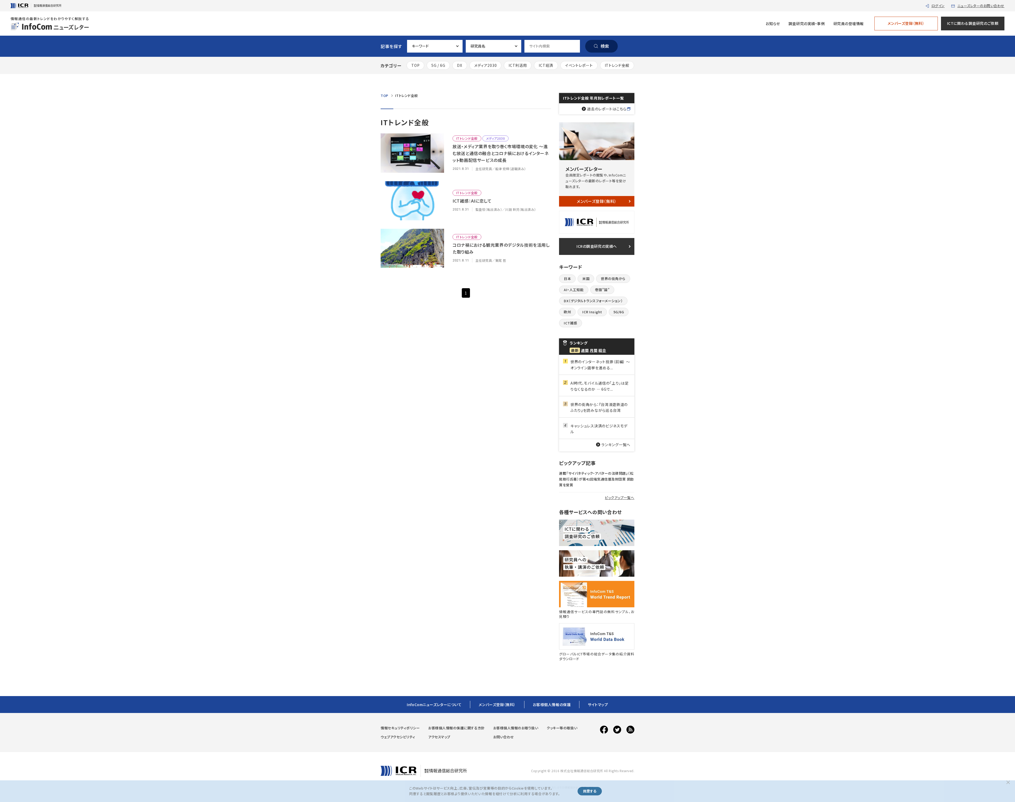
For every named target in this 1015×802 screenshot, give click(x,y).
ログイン (938, 5)
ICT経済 (546, 65)
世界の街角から (613, 278)
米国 (585, 278)
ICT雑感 (570, 322)
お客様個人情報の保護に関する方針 (456, 727)
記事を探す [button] (391, 46)
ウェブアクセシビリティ (398, 736)
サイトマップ (598, 704)
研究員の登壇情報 (848, 23)
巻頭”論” (602, 289)
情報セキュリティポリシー (400, 727)
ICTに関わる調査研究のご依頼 (972, 23)
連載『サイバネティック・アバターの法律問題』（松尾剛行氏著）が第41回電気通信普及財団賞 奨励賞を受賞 (596, 479)
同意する (589, 791)
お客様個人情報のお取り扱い (515, 727)
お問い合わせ (503, 736)
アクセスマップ (439, 736)
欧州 (567, 311)
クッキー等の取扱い (562, 727)
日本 (567, 278)
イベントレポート (579, 65)
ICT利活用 (518, 65)
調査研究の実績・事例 (806, 23)
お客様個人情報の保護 (552, 704)
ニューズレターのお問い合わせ (980, 5)
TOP (415, 65)
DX (459, 65)
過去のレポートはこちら (606, 108)
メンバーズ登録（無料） (906, 23)
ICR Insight (592, 311)
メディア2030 (485, 65)
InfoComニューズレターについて (434, 704)
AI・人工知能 (574, 289)
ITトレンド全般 (617, 65)
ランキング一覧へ (615, 444)
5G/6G (618, 311)
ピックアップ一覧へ (619, 497)
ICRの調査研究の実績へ (596, 246)
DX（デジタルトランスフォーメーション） (593, 300)
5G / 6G (438, 65)
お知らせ (773, 23)
